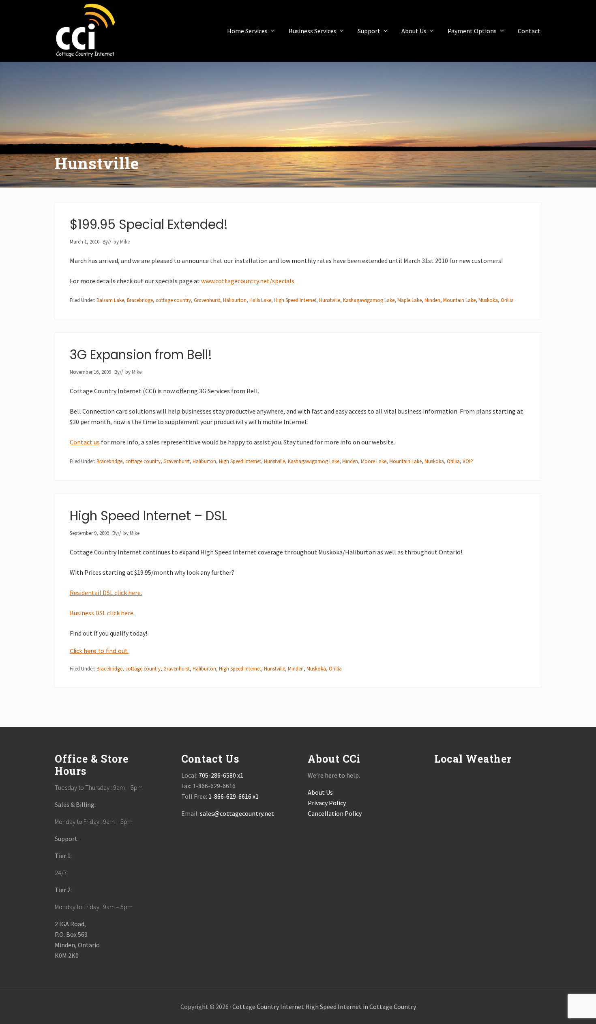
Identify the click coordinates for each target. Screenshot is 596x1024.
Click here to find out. (99, 651)
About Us (320, 792)
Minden (432, 300)
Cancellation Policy (335, 813)
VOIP (468, 461)
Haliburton (235, 300)
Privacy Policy (327, 803)
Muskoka (488, 300)
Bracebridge (140, 300)
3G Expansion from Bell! (141, 355)
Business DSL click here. (102, 613)
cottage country (173, 300)
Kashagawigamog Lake (368, 300)
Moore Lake (373, 461)
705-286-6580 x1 (221, 775)
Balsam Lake (110, 300)
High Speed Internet (295, 300)
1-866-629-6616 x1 (233, 796)
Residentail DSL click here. (106, 593)
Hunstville (329, 300)
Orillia (507, 300)
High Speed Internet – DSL (148, 516)
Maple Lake (409, 300)
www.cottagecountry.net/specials (247, 281)
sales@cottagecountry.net (237, 813)
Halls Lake (260, 300)
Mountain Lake (459, 300)
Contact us (85, 442)
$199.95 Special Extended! (149, 224)
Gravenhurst (207, 300)
